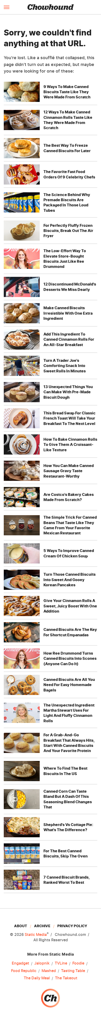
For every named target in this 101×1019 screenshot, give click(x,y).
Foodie (78, 963)
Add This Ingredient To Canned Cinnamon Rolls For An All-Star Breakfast (68, 339)
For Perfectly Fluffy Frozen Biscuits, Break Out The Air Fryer (68, 230)
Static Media (36, 934)
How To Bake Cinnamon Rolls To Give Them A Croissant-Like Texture (70, 444)
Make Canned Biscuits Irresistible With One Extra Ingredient (68, 313)
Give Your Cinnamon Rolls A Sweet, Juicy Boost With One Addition (70, 606)
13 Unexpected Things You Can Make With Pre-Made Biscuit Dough (68, 392)
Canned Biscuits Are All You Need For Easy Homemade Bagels (69, 684)
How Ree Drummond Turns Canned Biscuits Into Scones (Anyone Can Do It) (70, 658)
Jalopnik (42, 963)
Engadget (20, 963)
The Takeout (66, 978)
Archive (42, 926)
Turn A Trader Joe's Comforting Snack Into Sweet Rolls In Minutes (64, 365)
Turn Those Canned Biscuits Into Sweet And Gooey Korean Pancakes (69, 579)
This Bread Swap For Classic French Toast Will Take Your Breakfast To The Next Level (69, 418)
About (20, 926)
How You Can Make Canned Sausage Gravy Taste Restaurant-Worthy (68, 471)
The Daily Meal (37, 978)
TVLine (61, 963)
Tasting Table (73, 970)
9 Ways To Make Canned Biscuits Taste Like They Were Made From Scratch (66, 92)
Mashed (49, 970)
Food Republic (23, 970)
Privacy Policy (72, 926)
